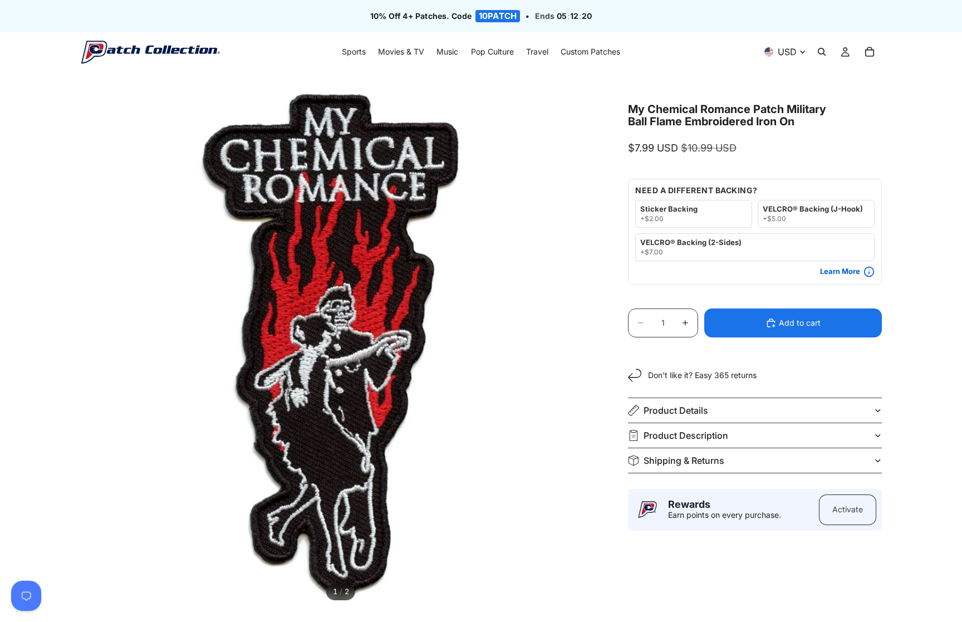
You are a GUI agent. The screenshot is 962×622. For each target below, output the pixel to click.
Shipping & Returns (684, 460)
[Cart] (869, 52)
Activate (847, 509)
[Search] (821, 52)
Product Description (686, 435)
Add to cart (800, 322)
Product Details (676, 410)
